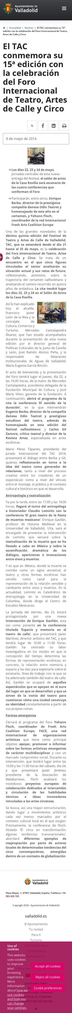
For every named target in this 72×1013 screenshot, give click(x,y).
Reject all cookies (48, 977)
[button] (64, 9)
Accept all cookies (47, 966)
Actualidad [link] (15, 27)
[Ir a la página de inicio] (9, 8)
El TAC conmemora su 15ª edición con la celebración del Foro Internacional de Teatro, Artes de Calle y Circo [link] (35, 31)
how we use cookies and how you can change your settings (17, 999)
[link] (4, 27)
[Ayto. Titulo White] (26, 8)
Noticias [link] (29, 27)
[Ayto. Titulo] (40, 882)
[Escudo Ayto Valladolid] (28, 882)
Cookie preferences (48, 988)
